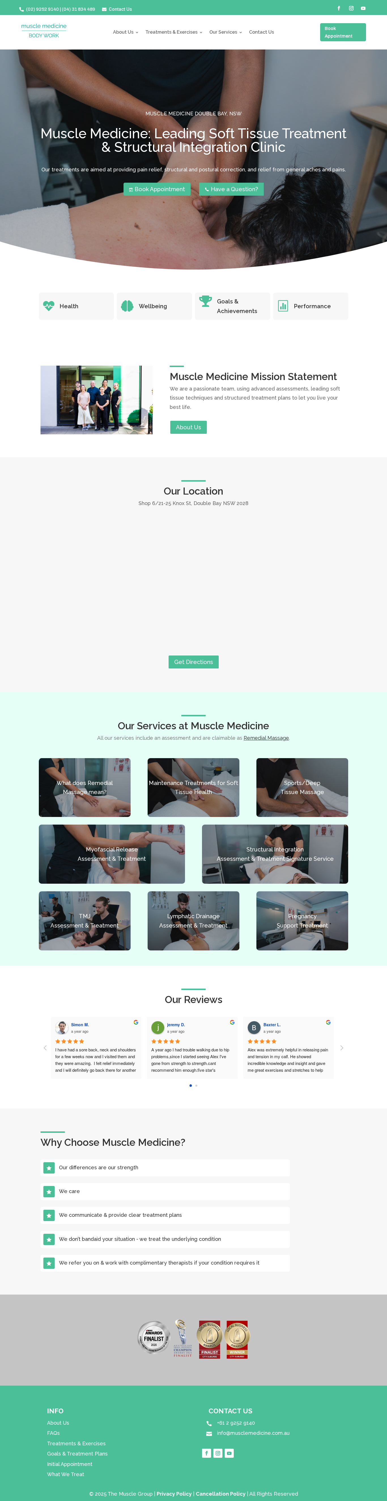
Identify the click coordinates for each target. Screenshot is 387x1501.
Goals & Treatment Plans (77, 1454)
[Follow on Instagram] (351, 8)
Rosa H (80, 1024)
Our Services (223, 32)
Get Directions (193, 662)
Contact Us (261, 32)
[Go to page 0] (191, 1085)
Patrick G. (178, 1024)
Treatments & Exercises (171, 32)
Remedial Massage (266, 738)
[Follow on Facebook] (339, 8)
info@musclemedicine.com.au (253, 1433)
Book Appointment (338, 32)
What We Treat (65, 1474)
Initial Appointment (69, 1464)
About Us (123, 32)
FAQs (53, 1433)
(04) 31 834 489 (78, 9)
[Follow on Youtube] (363, 8)
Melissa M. (276, 1024)
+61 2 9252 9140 (236, 1423)
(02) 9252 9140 (42, 9)
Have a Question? (231, 189)
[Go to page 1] (196, 1085)
